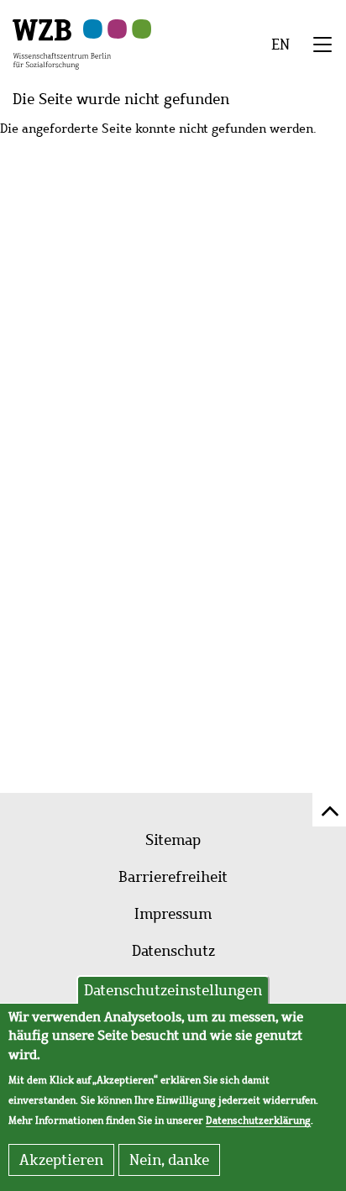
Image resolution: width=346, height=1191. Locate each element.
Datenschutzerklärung (258, 1120)
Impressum (173, 914)
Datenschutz (173, 951)
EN (280, 44)
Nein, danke (169, 1160)
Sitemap (173, 840)
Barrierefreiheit (173, 877)
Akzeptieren (61, 1160)
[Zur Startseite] (62, 43)
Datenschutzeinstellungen (173, 990)
